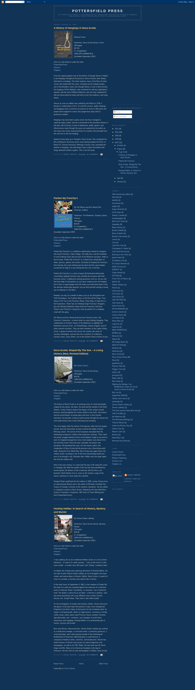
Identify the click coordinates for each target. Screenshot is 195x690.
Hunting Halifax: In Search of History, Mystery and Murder (79, 510)
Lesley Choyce (82, 366)
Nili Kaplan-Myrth (118, 342)
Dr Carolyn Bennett (119, 264)
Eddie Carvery (117, 267)
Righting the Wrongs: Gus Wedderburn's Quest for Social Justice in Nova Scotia (124, 386)
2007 (117, 142)
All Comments (121, 116)
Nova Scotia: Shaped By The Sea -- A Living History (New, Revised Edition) (78, 352)
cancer (114, 239)
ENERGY (115, 270)
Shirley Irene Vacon (119, 398)
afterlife (115, 200)
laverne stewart (118, 312)
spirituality (116, 401)
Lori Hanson (116, 318)
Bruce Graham (117, 233)
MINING (115, 333)
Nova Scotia (117, 354)
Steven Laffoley (118, 407)
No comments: (93, 154)
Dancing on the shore (120, 255)
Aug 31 (122, 152)
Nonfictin (115, 348)
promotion (116, 375)
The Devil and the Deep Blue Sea (125, 411)
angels (114, 206)
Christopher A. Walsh (120, 248)
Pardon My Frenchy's (66, 198)
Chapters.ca (116, 464)
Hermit (114, 288)
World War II (117, 438)
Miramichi (116, 336)
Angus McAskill (118, 209)
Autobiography (117, 218)
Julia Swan (116, 303)
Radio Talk (116, 378)
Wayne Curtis (117, 432)
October (120, 145)
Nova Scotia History (119, 357)
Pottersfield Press (97, 11)
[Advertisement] (74, 178)
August (120, 149)
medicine (115, 327)
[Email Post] (101, 154)
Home (81, 664)
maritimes (116, 324)
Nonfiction (116, 351)
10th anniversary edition (121, 194)
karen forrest (117, 306)
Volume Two (116, 429)
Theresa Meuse (118, 423)
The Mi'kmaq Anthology (121, 420)
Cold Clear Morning (119, 252)
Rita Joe (115, 392)
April (119, 178)
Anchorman (116, 203)
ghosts (114, 282)
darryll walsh (117, 257)
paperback (116, 363)
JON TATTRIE (117, 300)
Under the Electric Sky (120, 426)
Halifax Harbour (118, 285)
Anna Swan (116, 212)
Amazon (57, 67)
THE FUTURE (117, 414)
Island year (116, 291)
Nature (114, 339)
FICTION (115, 276)
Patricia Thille (117, 366)
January (120, 182)
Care (114, 242)
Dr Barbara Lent (118, 261)
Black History (117, 227)
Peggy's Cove (117, 369)
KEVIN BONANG (118, 309)
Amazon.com (117, 461)
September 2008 (118, 395)
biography (116, 224)
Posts (117, 112)
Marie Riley (116, 321)
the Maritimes (117, 417)
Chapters (57, 70)
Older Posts (103, 664)
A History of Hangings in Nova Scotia (75, 28)
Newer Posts (59, 664)
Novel (114, 360)
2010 (117, 132)
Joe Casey (116, 294)
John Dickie (116, 297)
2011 (117, 129)
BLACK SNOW (118, 230)
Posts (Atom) (69, 668)
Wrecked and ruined (119, 441)
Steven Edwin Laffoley (120, 405)
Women (115, 435)
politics (115, 372)
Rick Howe (116, 381)
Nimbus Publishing (119, 458)
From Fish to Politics (120, 279)
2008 (117, 139)
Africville (115, 197)
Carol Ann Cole (118, 245)
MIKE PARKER (118, 330)
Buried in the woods (119, 236)
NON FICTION (117, 345)
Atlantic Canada (118, 215)
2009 (117, 136)
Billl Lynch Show (118, 221)
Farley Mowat (117, 273)
